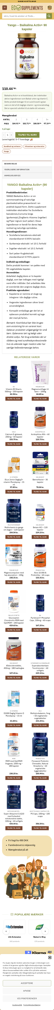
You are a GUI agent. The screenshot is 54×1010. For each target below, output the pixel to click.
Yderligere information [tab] (16, 169)
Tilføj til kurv (27, 134)
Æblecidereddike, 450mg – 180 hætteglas (14, 666)
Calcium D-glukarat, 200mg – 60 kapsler (13, 435)
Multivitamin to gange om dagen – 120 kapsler (14, 528)
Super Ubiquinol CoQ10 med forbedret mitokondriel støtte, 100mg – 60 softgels (14, 817)
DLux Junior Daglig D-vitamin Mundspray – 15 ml (14, 482)
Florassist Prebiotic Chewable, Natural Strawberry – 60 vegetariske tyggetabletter (40, 766)
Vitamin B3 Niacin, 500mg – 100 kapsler (14, 390)
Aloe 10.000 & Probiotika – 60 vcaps (40, 574)
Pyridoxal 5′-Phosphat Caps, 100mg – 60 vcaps (40, 619)
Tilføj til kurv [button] (13, 399)
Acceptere (27, 983)
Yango (6, 151)
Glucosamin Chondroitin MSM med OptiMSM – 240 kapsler (14, 620)
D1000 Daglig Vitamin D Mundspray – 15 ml (14, 714)
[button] (49, 957)
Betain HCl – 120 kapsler (40, 528)
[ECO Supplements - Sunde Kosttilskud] (27, 8)
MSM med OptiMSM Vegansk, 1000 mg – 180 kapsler (14, 763)
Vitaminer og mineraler (34, 146)
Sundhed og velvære (12, 146)
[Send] (49, 16)
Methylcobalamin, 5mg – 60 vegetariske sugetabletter (40, 715)
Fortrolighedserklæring (31, 1005)
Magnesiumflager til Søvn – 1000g (40, 390)
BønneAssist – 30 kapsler (40, 480)
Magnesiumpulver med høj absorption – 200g (14, 574)
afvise (27, 990)
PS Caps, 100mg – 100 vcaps (40, 815)
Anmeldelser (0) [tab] (12, 175)
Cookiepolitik (17, 1005)
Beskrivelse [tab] (10, 164)
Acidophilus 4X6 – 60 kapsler (40, 435)
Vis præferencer (27, 998)
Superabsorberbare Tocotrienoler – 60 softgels (40, 668)
